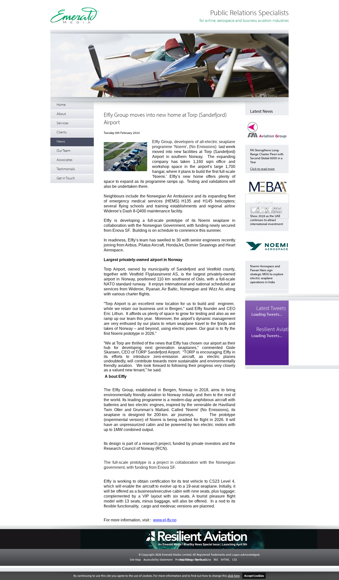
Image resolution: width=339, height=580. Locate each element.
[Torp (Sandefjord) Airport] (125, 157)
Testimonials (66, 168)
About (61, 113)
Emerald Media (75, 15)
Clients (62, 132)
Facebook (270, 209)
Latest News (261, 111)
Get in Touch (66, 178)
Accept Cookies (254, 576)
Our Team (63, 150)
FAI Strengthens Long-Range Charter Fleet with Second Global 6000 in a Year (266, 156)
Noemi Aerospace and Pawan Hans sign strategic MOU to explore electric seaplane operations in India (266, 274)
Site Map (135, 559)
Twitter (254, 209)
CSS (234, 559)
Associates (64, 159)
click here (234, 576)
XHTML (225, 559)
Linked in (262, 209)
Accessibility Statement (158, 559)
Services (62, 122)
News (61, 141)
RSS (216, 559)
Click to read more (262, 169)
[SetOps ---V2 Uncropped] (169, 96)
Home (61, 104)
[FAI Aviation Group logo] (267, 144)
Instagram (278, 209)
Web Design (187, 559)
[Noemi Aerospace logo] (267, 260)
